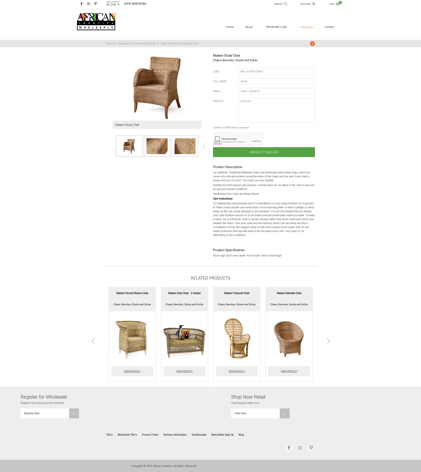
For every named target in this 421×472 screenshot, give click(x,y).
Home (230, 27)
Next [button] (204, 147)
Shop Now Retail (135, 3)
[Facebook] (81, 3)
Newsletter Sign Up (222, 434)
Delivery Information (175, 434)
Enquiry (218, 101)
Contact (330, 27)
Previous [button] (110, 147)
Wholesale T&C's (127, 434)
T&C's (109, 434)
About (249, 27)
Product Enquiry (264, 152)
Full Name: (220, 81)
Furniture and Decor (145, 43)
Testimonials (199, 434)
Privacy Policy (150, 434)
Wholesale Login (276, 26)
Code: (216, 71)
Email (216, 91)
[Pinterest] (95, 3)
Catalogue (306, 27)
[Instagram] (88, 3)
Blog (241, 434)
